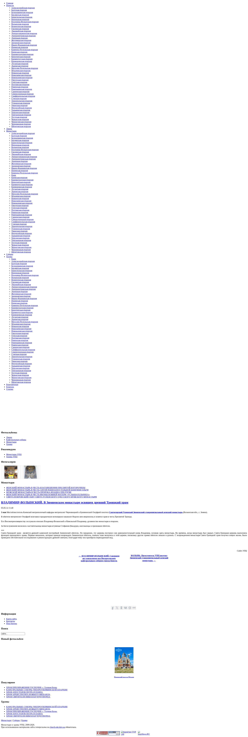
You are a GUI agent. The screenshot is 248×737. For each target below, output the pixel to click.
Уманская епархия (19, 105)
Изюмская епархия (19, 47)
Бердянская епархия (20, 15)
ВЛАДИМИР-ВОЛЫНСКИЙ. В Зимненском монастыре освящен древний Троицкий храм (64, 502)
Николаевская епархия (21, 75)
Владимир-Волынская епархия (24, 22)
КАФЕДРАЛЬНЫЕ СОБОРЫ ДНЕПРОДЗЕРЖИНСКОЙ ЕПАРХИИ (36, 690)
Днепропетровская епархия (23, 36)
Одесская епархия (19, 82)
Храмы (24, 720)
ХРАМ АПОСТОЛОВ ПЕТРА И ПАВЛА (24, 692)
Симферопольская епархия (23, 96)
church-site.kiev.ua (57, 727)
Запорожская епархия (20, 43)
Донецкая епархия (19, 38)
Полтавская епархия (20, 84)
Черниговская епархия (21, 122)
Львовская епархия (19, 66)
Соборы (16, 720)
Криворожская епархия (21, 61)
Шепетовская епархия (21, 126)
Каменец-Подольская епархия (24, 50)
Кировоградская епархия (22, 54)
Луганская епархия (19, 64)
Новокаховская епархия (21, 77)
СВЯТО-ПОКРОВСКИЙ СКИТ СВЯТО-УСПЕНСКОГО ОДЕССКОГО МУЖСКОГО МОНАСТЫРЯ (51, 497)
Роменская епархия (19, 345)
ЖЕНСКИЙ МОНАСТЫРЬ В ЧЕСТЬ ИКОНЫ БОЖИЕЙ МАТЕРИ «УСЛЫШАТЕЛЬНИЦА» (48, 494)
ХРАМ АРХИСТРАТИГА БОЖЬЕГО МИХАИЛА (28, 694)
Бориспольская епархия (21, 17)
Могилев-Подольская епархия (24, 68)
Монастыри (6, 720)
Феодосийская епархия (21, 108)
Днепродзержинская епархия (24, 33)
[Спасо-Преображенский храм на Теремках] (30, 478)
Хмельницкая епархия (21, 115)
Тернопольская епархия (21, 101)
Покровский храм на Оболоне (124, 677)
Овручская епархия (19, 80)
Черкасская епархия (20, 119)
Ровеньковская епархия (21, 89)
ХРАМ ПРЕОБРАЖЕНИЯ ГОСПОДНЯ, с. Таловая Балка (31, 687)
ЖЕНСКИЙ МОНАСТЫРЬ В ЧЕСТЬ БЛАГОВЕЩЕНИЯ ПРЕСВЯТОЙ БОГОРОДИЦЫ (45, 488)
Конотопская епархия (20, 57)
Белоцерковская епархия (22, 12)
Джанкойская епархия (21, 31)
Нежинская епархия (20, 73)
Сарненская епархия (20, 91)
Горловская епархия (20, 29)
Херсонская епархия (20, 112)
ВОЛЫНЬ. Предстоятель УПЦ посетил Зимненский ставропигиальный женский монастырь (149, 558)
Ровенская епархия (19, 87)
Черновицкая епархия (21, 124)
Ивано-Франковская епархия (24, 45)
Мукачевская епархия (20, 71)
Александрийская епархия (23, 8)
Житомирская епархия (21, 40)
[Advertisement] (78, 410)
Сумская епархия (18, 98)
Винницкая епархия (20, 19)
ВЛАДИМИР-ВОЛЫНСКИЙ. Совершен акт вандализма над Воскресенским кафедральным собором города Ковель (99, 558)
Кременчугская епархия (21, 59)
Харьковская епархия (20, 110)
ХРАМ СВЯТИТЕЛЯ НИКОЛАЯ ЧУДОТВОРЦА (28, 697)
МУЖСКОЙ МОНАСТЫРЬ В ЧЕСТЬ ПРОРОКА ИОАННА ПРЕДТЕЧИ (38, 492)
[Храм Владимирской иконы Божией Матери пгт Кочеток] (10, 478)
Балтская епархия (19, 10)
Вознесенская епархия (21, 26)
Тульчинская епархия (20, 103)
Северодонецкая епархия (22, 94)
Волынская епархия (20, 24)
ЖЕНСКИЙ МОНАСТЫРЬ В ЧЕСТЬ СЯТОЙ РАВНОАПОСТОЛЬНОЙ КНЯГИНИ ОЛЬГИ (47, 490)
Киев (13, 175)
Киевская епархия (19, 52)
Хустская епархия (19, 117)
